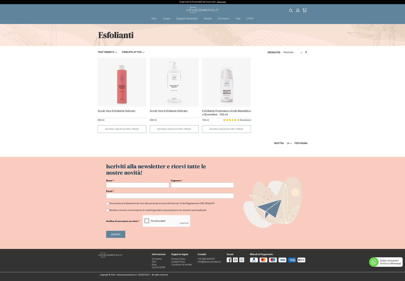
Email (110, 191)
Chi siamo (223, 18)
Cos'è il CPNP (158, 267)
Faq (238, 18)
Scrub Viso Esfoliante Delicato (116, 111)
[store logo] (202, 12)
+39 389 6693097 (206, 259)
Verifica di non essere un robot (122, 221)
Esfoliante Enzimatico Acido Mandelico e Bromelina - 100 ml (226, 112)
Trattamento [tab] (106, 52)
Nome (110, 180)
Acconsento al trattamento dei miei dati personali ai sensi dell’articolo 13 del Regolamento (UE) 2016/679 (161, 203)
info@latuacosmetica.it (209, 261)
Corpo (166, 18)
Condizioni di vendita (181, 264)
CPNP (250, 18)
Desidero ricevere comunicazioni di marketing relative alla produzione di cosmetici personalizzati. (158, 210)
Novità (208, 18)
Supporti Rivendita (186, 18)
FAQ (154, 261)
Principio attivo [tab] (132, 52)
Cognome (176, 180)
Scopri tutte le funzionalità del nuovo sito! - (202, 2)
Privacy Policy (178, 259)
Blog (154, 264)
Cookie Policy (178, 261)
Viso (154, 18)
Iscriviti (115, 234)
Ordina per (273, 52)
